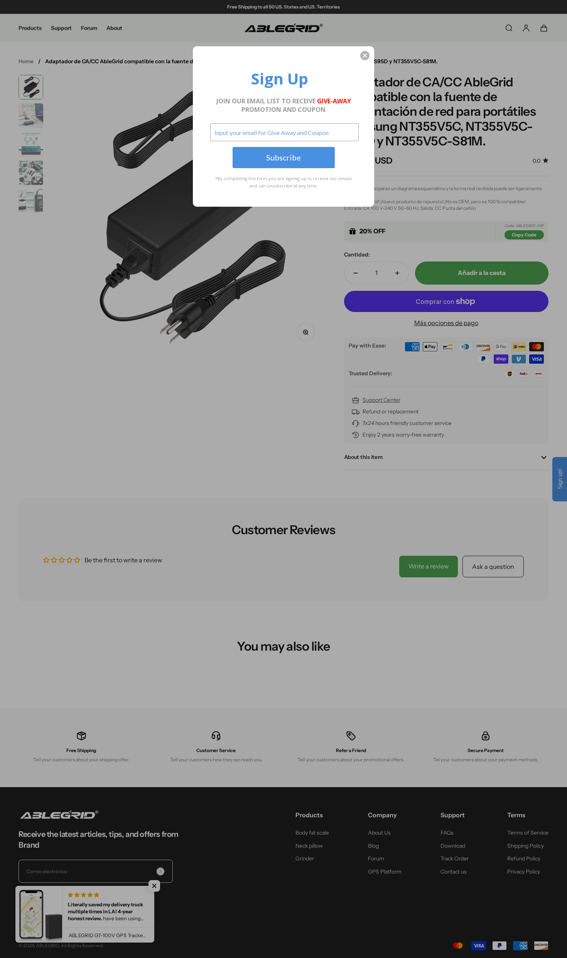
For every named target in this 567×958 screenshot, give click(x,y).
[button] (365, 55)
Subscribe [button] (283, 157)
